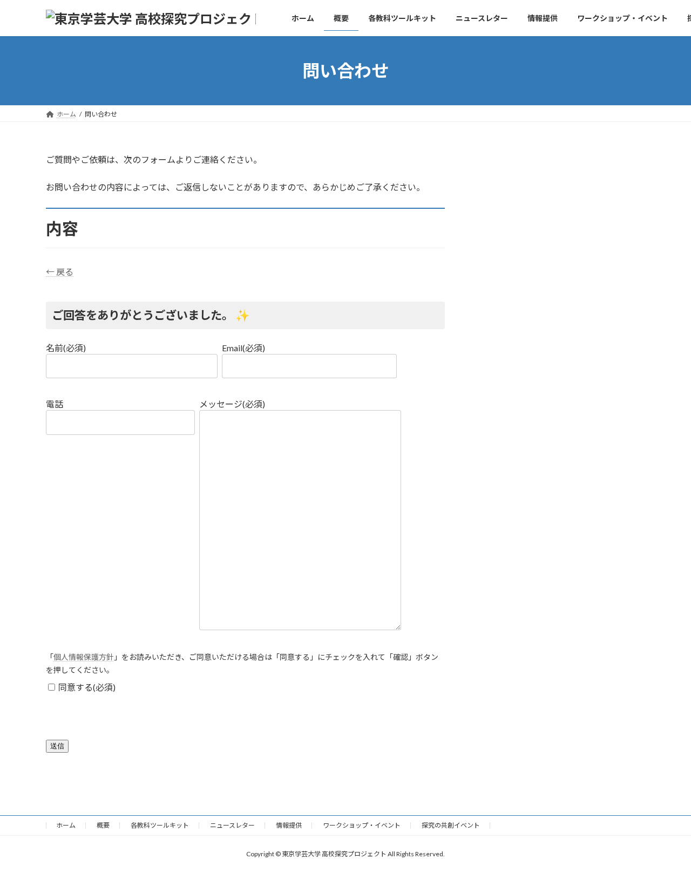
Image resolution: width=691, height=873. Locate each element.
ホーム (66, 825)
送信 (57, 746)
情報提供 (289, 825)
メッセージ (232, 404)
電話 (54, 404)
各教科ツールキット (160, 825)
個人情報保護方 (79, 656)
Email (243, 348)
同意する (87, 687)
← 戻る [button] (59, 272)
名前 (66, 348)
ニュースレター (232, 825)
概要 (103, 825)
